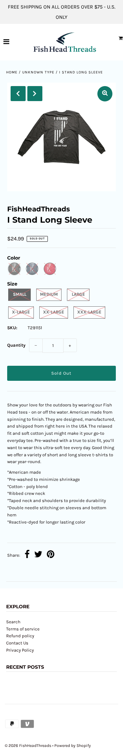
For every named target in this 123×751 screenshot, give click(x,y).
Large (78, 294)
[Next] (34, 93)
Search (13, 621)
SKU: (12, 327)
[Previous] (18, 93)
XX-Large (53, 312)
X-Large (21, 312)
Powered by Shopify (72, 745)
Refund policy (20, 635)
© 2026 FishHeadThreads (28, 745)
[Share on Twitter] (38, 555)
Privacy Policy (20, 650)
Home (11, 72)
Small (19, 294)
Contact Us (17, 642)
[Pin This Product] (50, 555)
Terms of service (23, 628)
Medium (49, 294)
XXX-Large (89, 312)
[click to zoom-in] (104, 93)
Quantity (16, 345)
